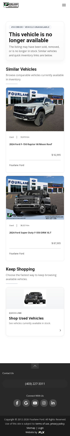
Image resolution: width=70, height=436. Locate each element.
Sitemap (31, 427)
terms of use (42, 423)
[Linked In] (53, 403)
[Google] (26, 403)
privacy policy (57, 423)
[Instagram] (44, 403)
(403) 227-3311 (51, 5)
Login (41, 427)
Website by (32, 432)
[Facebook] (17, 403)
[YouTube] (35, 403)
